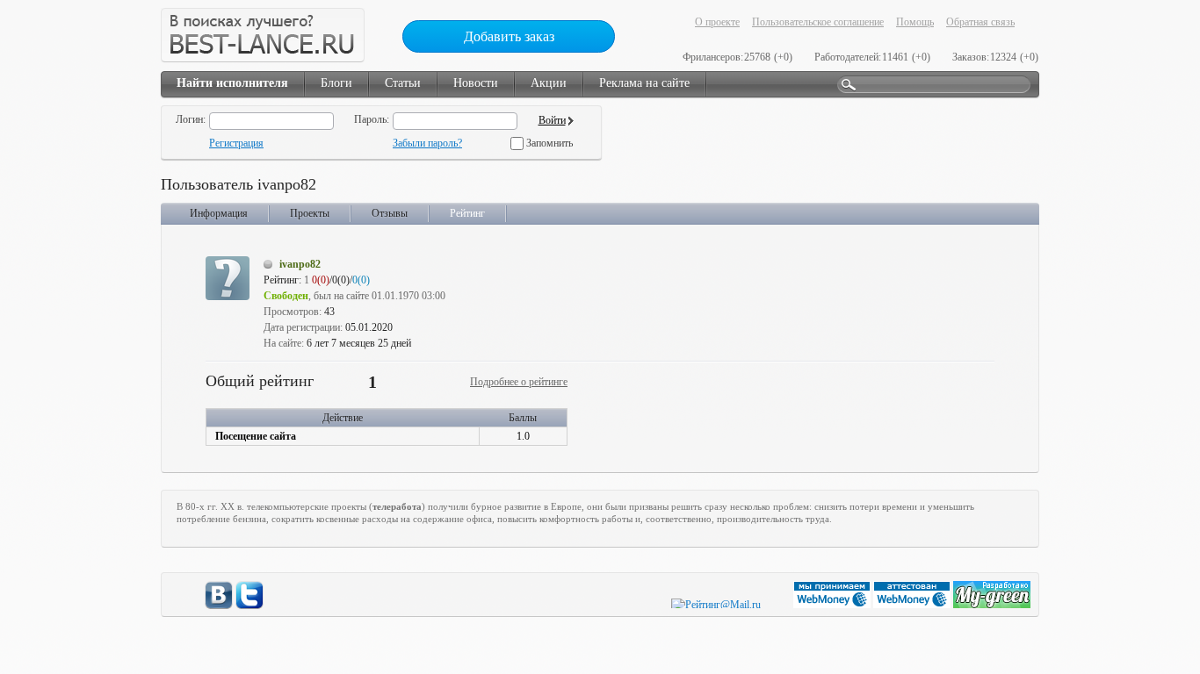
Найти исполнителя (232, 83)
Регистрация (236, 143)
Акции (549, 83)
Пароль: (371, 119)
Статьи (403, 83)
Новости (475, 83)
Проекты (309, 213)
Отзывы (390, 213)
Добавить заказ (509, 36)
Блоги (336, 83)
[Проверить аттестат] (913, 605)
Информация (219, 213)
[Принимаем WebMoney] (833, 605)
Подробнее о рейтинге (518, 382)
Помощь (915, 22)
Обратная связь (980, 22)
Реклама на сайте (644, 83)
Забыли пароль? (427, 143)
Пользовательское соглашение (818, 22)
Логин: (191, 119)
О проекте (717, 22)
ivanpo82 (300, 264)
